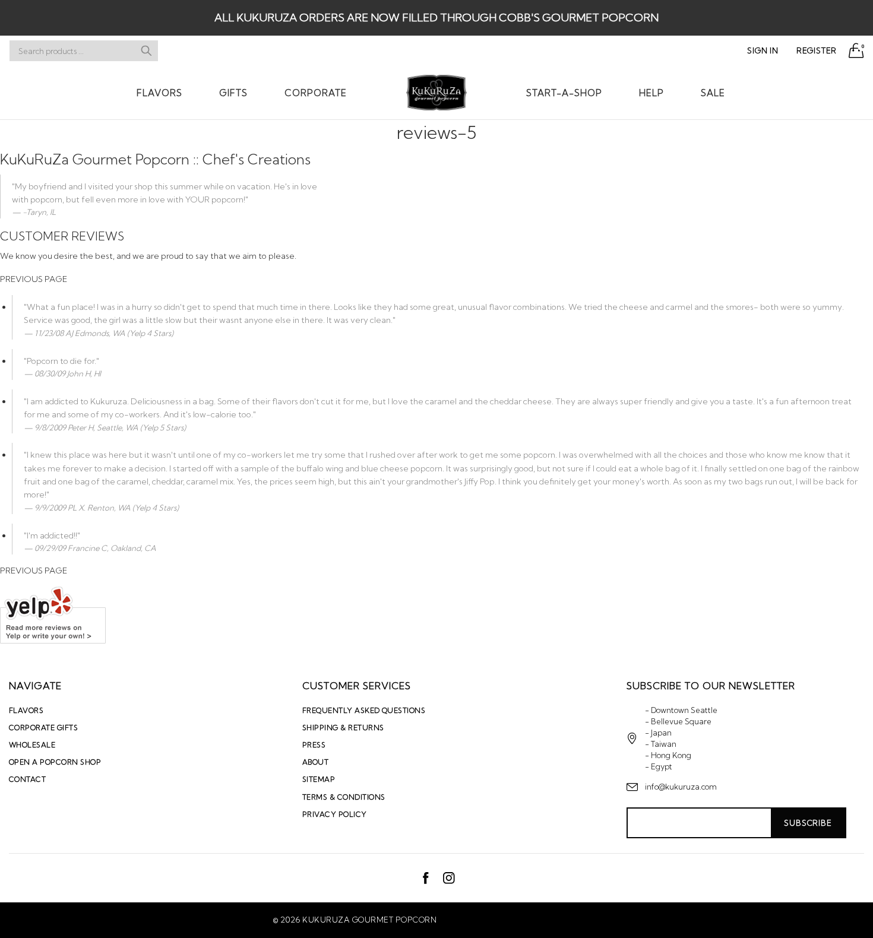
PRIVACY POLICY (334, 814)
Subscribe (807, 823)
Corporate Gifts (43, 727)
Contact (27, 779)
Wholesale (32, 744)
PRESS (313, 744)
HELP (651, 93)
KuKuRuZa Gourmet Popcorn (369, 919)
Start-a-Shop (564, 93)
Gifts (233, 93)
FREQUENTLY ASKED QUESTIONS (363, 710)
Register (816, 50)
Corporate (315, 93)
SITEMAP (318, 779)
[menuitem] (159, 92)
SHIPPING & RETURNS (343, 727)
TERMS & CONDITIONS (343, 797)
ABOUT (315, 762)
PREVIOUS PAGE (33, 279)
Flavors (159, 93)
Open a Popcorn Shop (55, 762)
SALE (713, 93)
